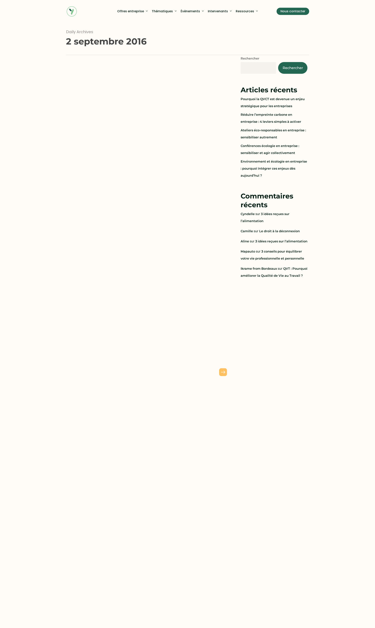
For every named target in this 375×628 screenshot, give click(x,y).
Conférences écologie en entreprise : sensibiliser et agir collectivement (270, 149)
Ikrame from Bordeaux (259, 268)
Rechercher (250, 58)
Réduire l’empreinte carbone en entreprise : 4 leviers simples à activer (271, 118)
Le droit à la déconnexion (279, 231)
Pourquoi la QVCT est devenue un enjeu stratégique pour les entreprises (273, 102)
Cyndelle (248, 214)
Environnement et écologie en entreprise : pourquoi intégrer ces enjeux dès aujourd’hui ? (274, 168)
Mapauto (248, 251)
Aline (245, 241)
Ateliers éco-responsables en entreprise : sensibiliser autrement (273, 133)
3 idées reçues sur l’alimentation (281, 241)
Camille (247, 231)
